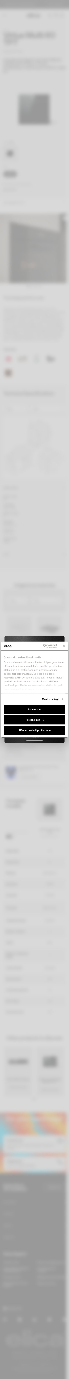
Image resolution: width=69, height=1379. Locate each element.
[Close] (59, 641)
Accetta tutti (34, 709)
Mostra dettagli (50, 699)
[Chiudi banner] (64, 646)
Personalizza (33, 719)
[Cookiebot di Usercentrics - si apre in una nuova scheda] (43, 646)
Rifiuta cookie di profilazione (34, 730)
